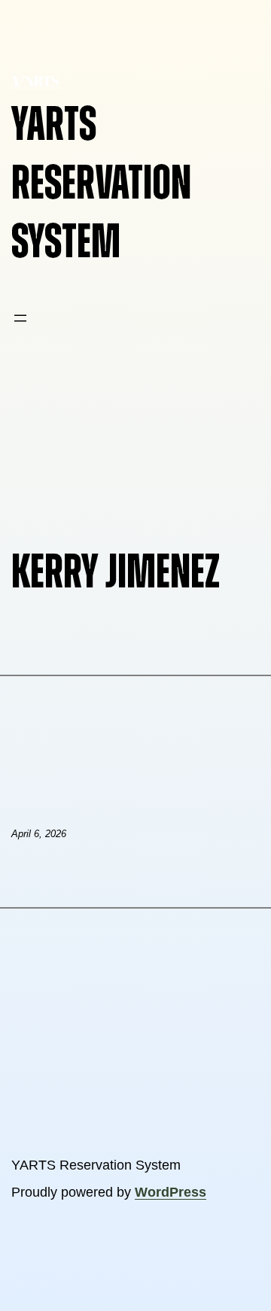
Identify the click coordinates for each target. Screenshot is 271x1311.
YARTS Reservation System (101, 184)
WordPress (170, 1192)
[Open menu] (20, 318)
